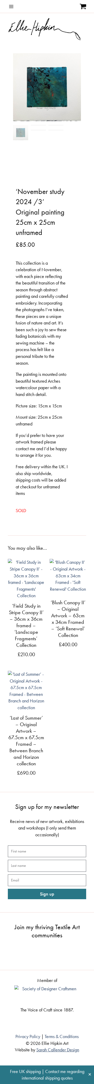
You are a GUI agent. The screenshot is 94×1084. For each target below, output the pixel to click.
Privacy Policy (27, 1036)
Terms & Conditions (62, 1036)
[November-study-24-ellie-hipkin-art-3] (47, 87)
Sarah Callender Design (57, 1050)
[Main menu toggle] (11, 7)
